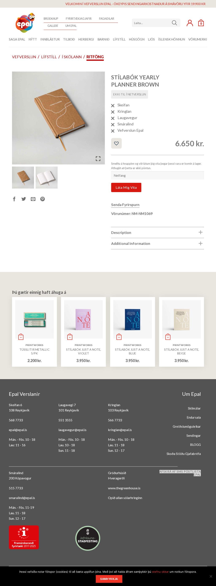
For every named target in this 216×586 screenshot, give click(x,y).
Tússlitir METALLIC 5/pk (34, 351)
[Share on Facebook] (17, 199)
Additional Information (130, 243)
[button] (98, 119)
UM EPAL (70, 25)
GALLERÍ (52, 25)
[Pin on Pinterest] (45, 199)
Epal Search (156, 23)
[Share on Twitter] (26, 199)
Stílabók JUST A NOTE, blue (132, 351)
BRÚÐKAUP (51, 18)
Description (121, 232)
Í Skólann (72, 56)
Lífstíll (49, 56)
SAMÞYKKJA (109, 579)
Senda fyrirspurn (125, 204)
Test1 (176, 23)
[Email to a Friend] (35, 199)
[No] (211, 577)
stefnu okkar (160, 571)
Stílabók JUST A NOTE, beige (181, 351)
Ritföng (95, 56)
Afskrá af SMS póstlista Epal (180, 473)
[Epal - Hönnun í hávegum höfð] (24, 22)
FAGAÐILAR (106, 18)
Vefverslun (24, 56)
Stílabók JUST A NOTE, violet (83, 351)
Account (190, 23)
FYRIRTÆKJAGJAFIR (78, 18)
